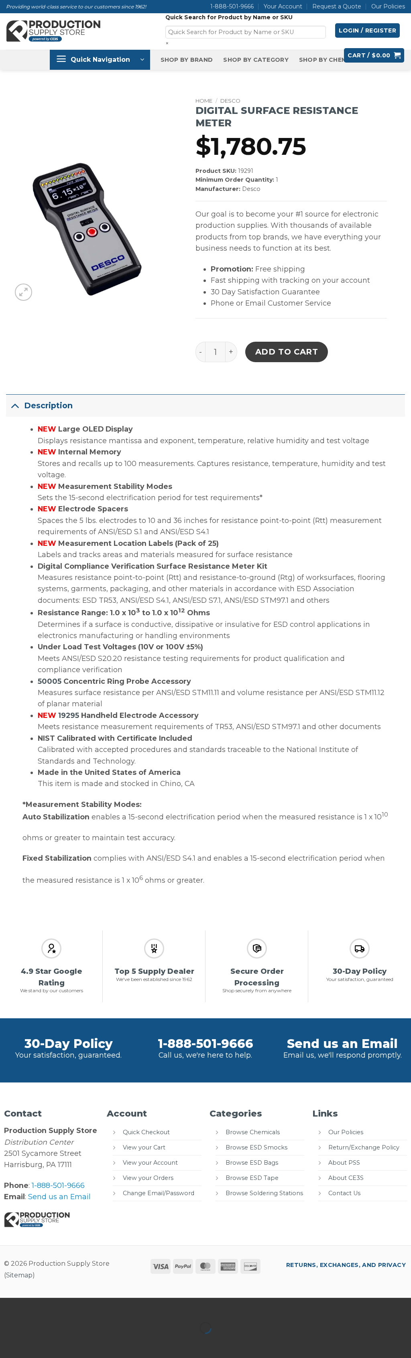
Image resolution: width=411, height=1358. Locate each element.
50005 (49, 681)
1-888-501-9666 (232, 6)
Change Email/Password (158, 1193)
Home (203, 100)
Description (48, 405)
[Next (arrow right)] (35, 1342)
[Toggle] (15, 405)
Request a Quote (336, 6)
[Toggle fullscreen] (35, 1306)
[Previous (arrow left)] (8, 1342)
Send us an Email (342, 1043)
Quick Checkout (146, 1132)
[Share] (61, 1306)
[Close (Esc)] (87, 1306)
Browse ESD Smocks (256, 1147)
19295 (68, 715)
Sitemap (19, 1275)
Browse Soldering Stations (264, 1193)
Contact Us (344, 1193)
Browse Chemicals (253, 1132)
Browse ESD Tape (252, 1178)
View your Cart (144, 1147)
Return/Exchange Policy (363, 1147)
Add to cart (286, 352)
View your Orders (148, 1178)
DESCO (230, 100)
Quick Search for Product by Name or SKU (229, 17)
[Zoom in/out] (8, 1306)
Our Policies (388, 6)
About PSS (344, 1162)
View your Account (150, 1162)
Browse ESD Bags (252, 1162)
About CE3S (346, 1178)
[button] (367, 30)
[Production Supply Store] (54, 31)
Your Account (283, 6)
